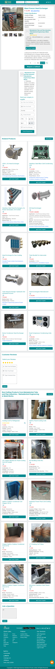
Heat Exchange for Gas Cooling (12, 255)
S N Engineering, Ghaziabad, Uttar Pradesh (13, 175)
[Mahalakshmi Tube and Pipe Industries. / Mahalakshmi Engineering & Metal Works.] (27, 31)
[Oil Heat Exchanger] (41, 196)
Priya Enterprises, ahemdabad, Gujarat (39, 262)
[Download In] (26, 628)
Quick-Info (6, 642)
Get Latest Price (35, 10)
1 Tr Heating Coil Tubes (36, 544)
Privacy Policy (23, 637)
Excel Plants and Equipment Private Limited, (40, 297)
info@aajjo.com (7, 658)
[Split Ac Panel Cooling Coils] (41, 409)
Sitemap (5, 635)
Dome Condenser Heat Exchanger (13, 333)
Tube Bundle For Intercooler (37, 255)
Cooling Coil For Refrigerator (11, 420)
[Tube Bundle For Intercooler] (41, 244)
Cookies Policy (23, 634)
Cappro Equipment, (7, 340)
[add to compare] (47, 63)
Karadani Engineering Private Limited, (39, 226)
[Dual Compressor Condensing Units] (41, 322)
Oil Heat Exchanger (35, 208)
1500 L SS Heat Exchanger (10, 163)
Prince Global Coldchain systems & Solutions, (41, 345)
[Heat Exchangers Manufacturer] (41, 280)
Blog (5, 640)
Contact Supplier (15, 178)
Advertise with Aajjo (41, 637)
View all (50, 394)
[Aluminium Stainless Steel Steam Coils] (41, 574)
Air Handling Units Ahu (36, 460)
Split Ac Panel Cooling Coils (37, 420)
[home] (6, 627)
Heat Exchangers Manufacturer (38, 291)
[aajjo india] (8, 2)
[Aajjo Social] (42, 628)
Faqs (5, 646)
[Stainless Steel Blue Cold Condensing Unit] (41, 152)
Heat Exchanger (24, 5)
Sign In (49, 2)
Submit (5, 386)
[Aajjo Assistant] (52, 662)
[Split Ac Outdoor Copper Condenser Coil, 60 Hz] (14, 574)
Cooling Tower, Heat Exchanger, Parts (12, 5)
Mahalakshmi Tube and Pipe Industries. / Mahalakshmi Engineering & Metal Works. (40, 32)
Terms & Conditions (25, 635)
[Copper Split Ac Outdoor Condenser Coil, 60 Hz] (14, 532)
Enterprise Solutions (41, 646)
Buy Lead (39, 635)
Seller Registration (41, 634)
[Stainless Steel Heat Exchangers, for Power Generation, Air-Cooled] (14, 196)
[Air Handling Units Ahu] (41, 449)
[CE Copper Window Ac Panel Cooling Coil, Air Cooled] (14, 449)
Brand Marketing (41, 642)
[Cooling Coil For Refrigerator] (14, 409)
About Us (6, 634)
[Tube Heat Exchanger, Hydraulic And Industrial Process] (14, 280)
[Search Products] (25, 2)
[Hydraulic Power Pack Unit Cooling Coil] (41, 490)
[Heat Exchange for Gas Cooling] (14, 244)
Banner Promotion (41, 640)
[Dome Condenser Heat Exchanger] (14, 321)
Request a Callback (33, 66)
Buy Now (42, 62)
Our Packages (40, 639)
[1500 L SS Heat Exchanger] (14, 152)
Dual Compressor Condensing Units (40, 333)
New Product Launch (42, 644)
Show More (49, 138)
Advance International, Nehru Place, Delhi (13, 222)
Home (2, 5)
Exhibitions (6, 644)
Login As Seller (40, 647)
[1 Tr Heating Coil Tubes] (41, 532)
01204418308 (7, 653)
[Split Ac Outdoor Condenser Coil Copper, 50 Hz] (14, 490)
